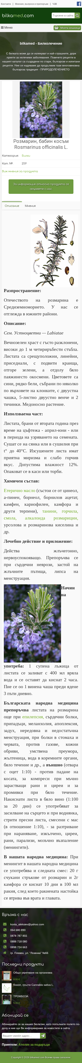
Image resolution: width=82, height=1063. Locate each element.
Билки (26, 155)
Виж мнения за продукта (20, 171)
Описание (12, 206)
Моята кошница (70, 27)
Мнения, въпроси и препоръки (31, 4)
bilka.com (18, 15)
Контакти (6, 4)
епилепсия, (33, 716)
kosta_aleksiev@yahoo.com (27, 924)
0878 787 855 (18, 935)
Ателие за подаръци (34, 1044)
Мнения (30, 206)
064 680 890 (18, 930)
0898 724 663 (18, 947)
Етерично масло (19, 490)
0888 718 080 (18, 941)
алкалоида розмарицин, (51, 517)
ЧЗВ (54, 4)
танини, (49, 511)
